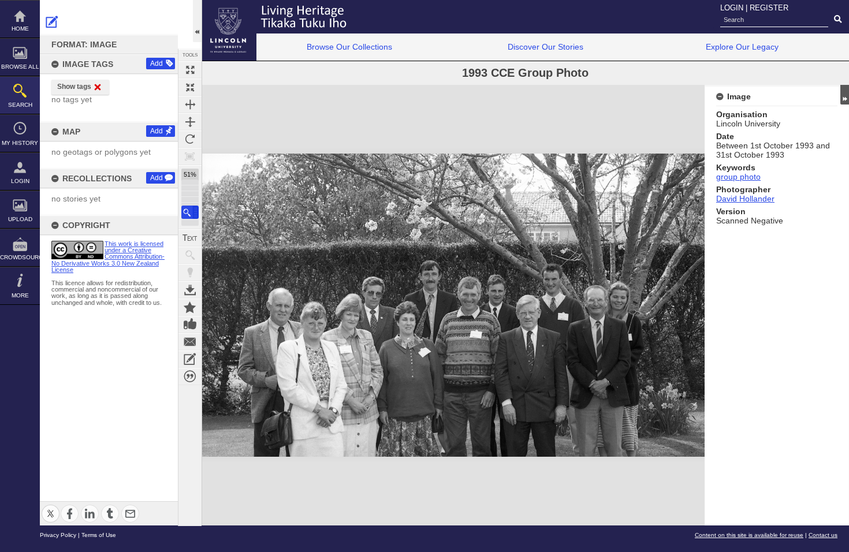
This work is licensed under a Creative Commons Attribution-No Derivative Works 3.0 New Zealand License (108, 256)
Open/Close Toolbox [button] (197, 21)
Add (156, 63)
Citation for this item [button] (190, 376)
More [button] (20, 295)
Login (20, 181)
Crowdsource (20, 257)
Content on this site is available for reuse (749, 535)
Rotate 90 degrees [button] (190, 139)
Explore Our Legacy (742, 46)
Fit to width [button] (190, 104)
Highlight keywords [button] (190, 272)
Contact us (823, 535)
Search (20, 105)
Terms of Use (98, 535)
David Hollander (745, 198)
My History (20, 143)
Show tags (74, 87)
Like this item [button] (190, 324)
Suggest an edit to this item (52, 22)
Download (190, 290)
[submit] (837, 19)
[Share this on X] (50, 506)
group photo (738, 176)
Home (20, 28)
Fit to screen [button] (190, 87)
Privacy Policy (58, 535)
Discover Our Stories (545, 46)
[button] (190, 212)
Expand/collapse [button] (844, 95)
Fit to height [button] (190, 121)
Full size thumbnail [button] (190, 70)
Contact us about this (190, 341)
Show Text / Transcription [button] (190, 238)
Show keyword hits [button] (190, 255)
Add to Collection (190, 307)
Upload (20, 219)
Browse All (20, 67)
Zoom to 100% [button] (190, 156)
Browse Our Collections (349, 46)
